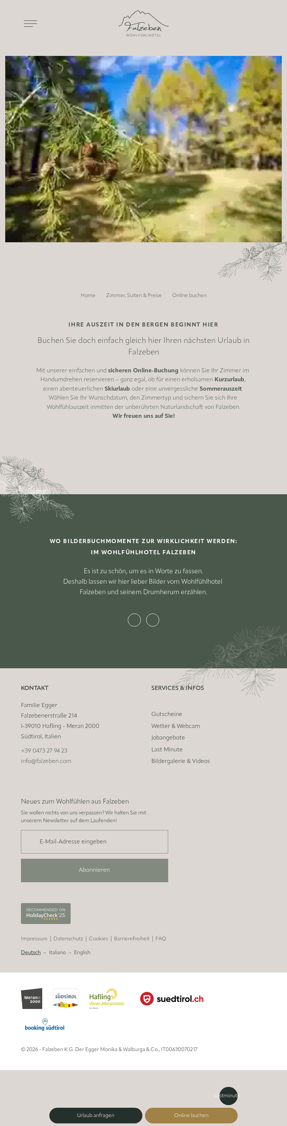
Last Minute (167, 750)
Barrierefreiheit (131, 939)
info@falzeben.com (46, 761)
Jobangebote (168, 738)
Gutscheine (166, 714)
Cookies (98, 939)
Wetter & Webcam (175, 726)
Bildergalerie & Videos (180, 761)
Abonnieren (94, 870)
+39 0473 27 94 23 (44, 751)
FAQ (160, 939)
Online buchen (191, 1116)
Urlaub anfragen (95, 1116)
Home (88, 296)
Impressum (34, 939)
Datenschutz (68, 939)
